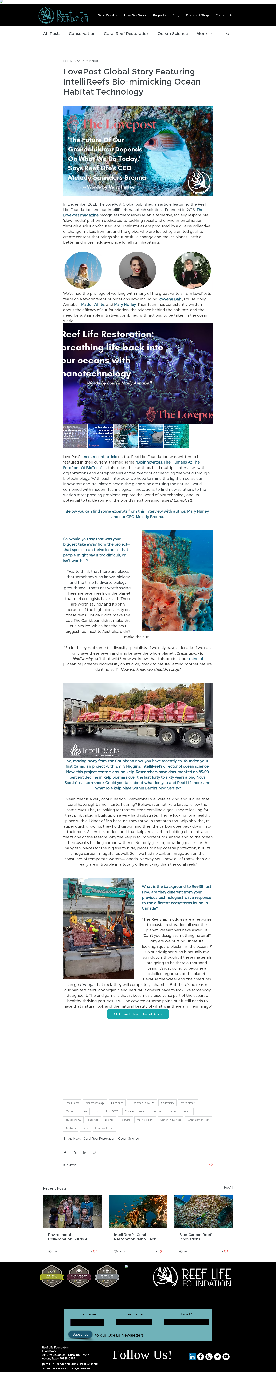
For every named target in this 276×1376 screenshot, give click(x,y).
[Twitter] (217, 1356)
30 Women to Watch (142, 1103)
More (201, 33)
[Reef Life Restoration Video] (226, 1356)
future (173, 1111)
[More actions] (210, 60)
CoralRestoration (135, 1111)
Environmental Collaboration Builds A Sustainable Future (67, 1237)
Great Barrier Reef (198, 1120)
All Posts (52, 33)
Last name (134, 1314)
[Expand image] (207, 328)
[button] (108, 15)
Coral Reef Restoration (127, 33)
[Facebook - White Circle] (200, 1356)
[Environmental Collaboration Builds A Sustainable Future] (72, 1211)
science (109, 1120)
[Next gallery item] (208, 374)
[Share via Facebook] (65, 1152)
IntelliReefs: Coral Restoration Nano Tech (135, 1237)
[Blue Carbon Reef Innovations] (203, 1211)
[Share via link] (95, 1152)
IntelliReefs (72, 1103)
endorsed (93, 1120)
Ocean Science (173, 33)
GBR (85, 1128)
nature (187, 1111)
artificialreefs (188, 1103)
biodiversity (167, 1103)
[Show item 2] (100, 436)
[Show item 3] (126, 436)
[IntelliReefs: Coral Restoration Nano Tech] (138, 1211)
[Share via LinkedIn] (85, 1152)
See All (228, 1187)
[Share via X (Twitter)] (75, 1152)
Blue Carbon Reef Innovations (195, 1237)
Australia (71, 1128)
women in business (170, 1120)
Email (185, 1314)
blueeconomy (73, 1120)
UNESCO (112, 1111)
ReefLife (125, 1120)
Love (84, 1111)
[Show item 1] (75, 436)
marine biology (145, 1120)
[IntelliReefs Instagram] (209, 1356)
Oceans (70, 1111)
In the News (72, 1138)
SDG (96, 1111)
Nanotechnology (95, 1103)
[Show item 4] (151, 436)
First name (87, 1314)
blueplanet (117, 1103)
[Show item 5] (176, 436)
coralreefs (157, 1111)
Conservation (82, 33)
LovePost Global (104, 1128)
